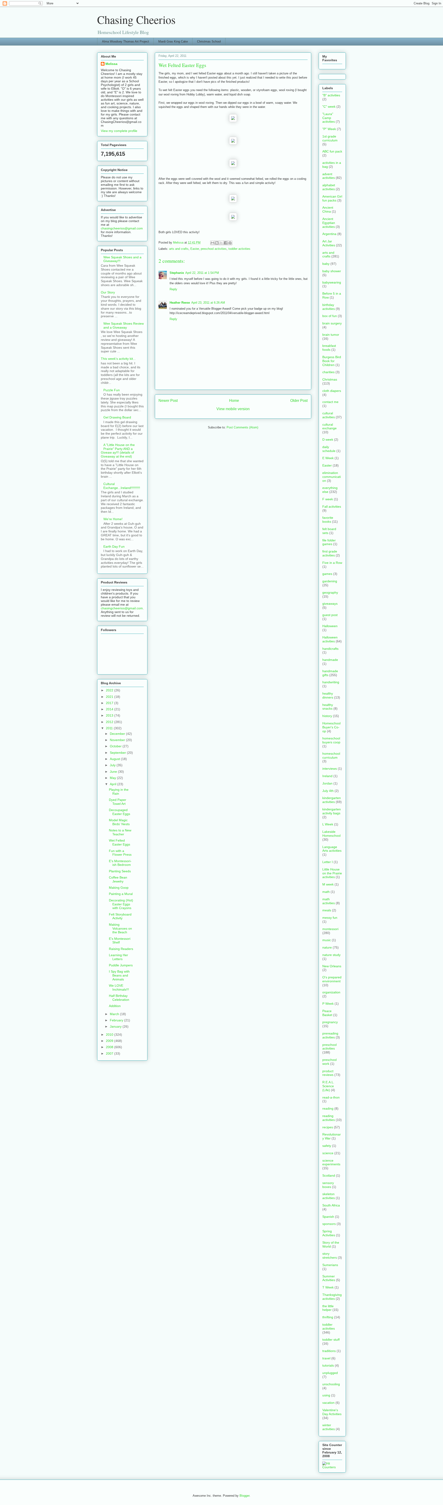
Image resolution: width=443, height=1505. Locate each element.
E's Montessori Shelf (119, 940)
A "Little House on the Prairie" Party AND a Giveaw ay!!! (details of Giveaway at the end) (118, 450)
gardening (329, 581)
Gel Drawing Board (117, 417)
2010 (110, 1034)
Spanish (328, 1216)
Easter (194, 248)
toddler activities (239, 248)
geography (330, 592)
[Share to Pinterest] (230, 243)
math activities (328, 901)
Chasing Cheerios (136, 19)
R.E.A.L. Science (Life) (328, 1086)
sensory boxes (328, 1185)
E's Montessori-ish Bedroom (120, 863)
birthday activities (328, 307)
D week (327, 439)
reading (327, 1108)
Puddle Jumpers (121, 965)
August (115, 759)
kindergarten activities (331, 800)
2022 (110, 690)
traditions (329, 1351)
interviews (329, 768)
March (115, 1014)
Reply (173, 289)
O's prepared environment (331, 979)
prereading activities (330, 1035)
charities (328, 372)
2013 (110, 715)
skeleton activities (328, 1196)
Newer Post (168, 401)
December (118, 734)
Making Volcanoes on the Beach (120, 928)
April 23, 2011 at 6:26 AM (208, 302)
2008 (110, 1047)
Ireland (327, 776)
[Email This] (212, 243)
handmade (330, 660)
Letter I (327, 862)
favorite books (327, 519)
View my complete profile (119, 131)
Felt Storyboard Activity (120, 916)
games (327, 574)
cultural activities (328, 415)
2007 (110, 1053)
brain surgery (332, 323)
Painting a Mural (121, 894)
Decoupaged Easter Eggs (119, 812)
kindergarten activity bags (331, 811)
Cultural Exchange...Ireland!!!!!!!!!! (121, 486)
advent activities (328, 176)
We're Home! (113, 519)
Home (234, 401)
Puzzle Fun (111, 390)
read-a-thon (331, 1097)
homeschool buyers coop (331, 740)
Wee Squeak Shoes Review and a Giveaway (123, 325)
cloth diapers (331, 391)
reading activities (328, 1118)
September (118, 752)
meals (326, 910)
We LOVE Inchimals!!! (119, 987)
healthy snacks (327, 707)
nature (327, 947)
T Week (328, 1287)
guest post (330, 615)
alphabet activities (328, 187)
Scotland (328, 1175)
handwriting (330, 682)
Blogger (244, 1495)
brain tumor (330, 334)
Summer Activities (328, 1278)
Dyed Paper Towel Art (117, 802)
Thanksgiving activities (332, 1296)
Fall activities (331, 506)
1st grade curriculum (330, 138)
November (118, 740)
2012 (110, 722)
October (116, 746)
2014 (110, 709)
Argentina (329, 234)
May (113, 778)
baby (325, 264)
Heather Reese (180, 302)
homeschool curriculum (331, 755)
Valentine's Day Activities (331, 1412)
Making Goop (119, 887)
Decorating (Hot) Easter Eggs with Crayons (121, 904)
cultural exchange (329, 426)
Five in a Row (332, 563)
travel (326, 1358)
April (113, 784)
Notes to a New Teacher (120, 832)
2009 (110, 1041)
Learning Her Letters (118, 957)
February (117, 1020)
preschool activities (214, 248)
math (326, 892)
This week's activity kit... (118, 358)
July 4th (328, 791)
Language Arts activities (331, 849)
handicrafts (330, 648)
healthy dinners (327, 695)
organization (331, 992)
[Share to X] (221, 243)
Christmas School (209, 41)
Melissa (111, 64)
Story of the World (330, 1244)
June (114, 771)
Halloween (330, 626)
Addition (115, 1006)
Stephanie (177, 273)
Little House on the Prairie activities (332, 873)
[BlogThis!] (217, 243)
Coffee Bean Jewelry (118, 879)
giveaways (330, 603)
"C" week (328, 106)
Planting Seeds (120, 871)
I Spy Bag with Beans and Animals (119, 975)
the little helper (328, 1308)
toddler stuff (331, 1339)
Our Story (108, 292)
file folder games (329, 542)
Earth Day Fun (114, 546)
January (116, 1026)
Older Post (299, 401)
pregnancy (330, 1022)
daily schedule (328, 449)
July (113, 765)
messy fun (329, 917)
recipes (327, 1127)
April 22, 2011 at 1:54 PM (202, 273)
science (327, 1153)
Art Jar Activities (328, 243)
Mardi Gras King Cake (173, 41)
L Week (327, 824)
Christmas (329, 379)
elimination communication (331, 476)
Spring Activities (328, 1233)
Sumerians (330, 1265)
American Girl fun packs (332, 198)
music (326, 940)
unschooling (331, 1384)
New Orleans (331, 966)
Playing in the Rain (119, 791)
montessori (330, 929)
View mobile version (233, 409)
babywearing (331, 282)
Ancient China (327, 209)
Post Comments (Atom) (242, 427)
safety (326, 1146)
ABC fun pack (332, 151)
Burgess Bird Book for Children (331, 361)
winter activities (328, 1427)
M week (328, 884)
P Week (328, 1003)
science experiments (331, 1162)
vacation (328, 1402)
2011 (110, 728)
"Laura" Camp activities (328, 118)
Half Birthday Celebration (119, 997)
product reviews (327, 1073)
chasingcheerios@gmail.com (122, 228)
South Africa (331, 1205)
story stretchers (329, 1255)
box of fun (329, 316)
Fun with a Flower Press (120, 853)
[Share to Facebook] (225, 243)
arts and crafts (179, 248)
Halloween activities (330, 639)
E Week (328, 458)
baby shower (331, 271)
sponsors (329, 1224)
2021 (110, 697)
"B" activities (331, 95)
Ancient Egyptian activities (328, 223)
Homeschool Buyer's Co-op (331, 727)
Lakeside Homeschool (331, 833)
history (327, 716)
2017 (110, 703)
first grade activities (329, 553)
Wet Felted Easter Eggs (119, 842)
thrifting (327, 1317)
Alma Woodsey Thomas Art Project (125, 41)
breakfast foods (329, 347)
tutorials (328, 1365)
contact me (330, 402)
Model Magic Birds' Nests (119, 822)
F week (327, 499)
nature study (331, 955)
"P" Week (329, 129)
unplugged (330, 1373)
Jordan (327, 783)
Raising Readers (121, 949)
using (326, 1395)
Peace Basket (327, 1013)
